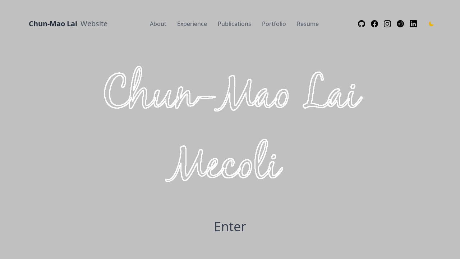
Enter (230, 226)
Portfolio (274, 24)
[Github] (361, 23)
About (158, 24)
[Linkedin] (413, 23)
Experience (192, 24)
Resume (308, 24)
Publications (234, 24)
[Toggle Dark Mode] (431, 23)
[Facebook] (374, 23)
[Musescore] (400, 23)
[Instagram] (387, 23)
